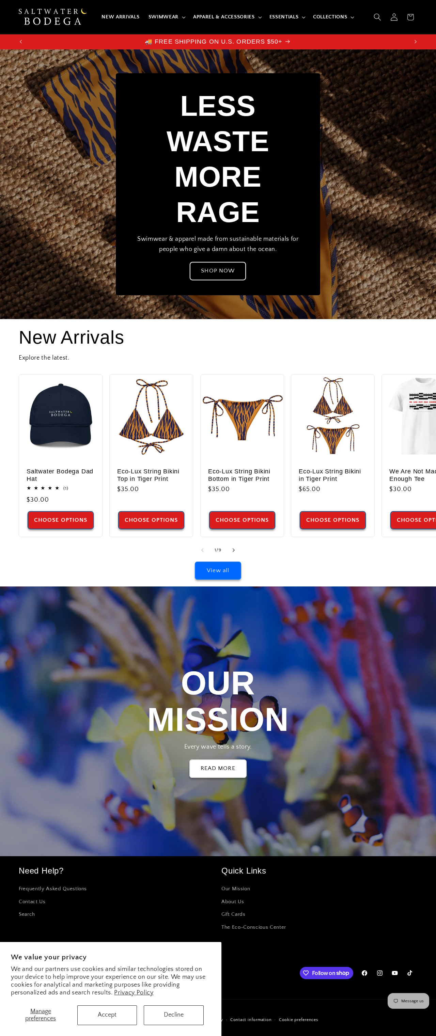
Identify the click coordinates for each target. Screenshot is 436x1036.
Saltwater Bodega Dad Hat (60, 475)
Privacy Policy (133, 992)
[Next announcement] (415, 42)
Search (27, 914)
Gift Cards (233, 914)
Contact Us (32, 902)
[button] (166, 17)
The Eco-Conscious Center (253, 927)
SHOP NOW (218, 271)
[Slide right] (233, 550)
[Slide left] (202, 550)
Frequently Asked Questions (53, 889)
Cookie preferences (298, 1020)
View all (218, 570)
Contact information (251, 1020)
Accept (107, 1014)
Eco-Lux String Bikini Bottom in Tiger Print (239, 475)
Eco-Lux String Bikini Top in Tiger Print (148, 475)
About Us (232, 902)
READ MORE (218, 768)
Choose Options (60, 520)
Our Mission (235, 889)
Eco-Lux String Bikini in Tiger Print (330, 475)
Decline (174, 1014)
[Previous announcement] (20, 42)
